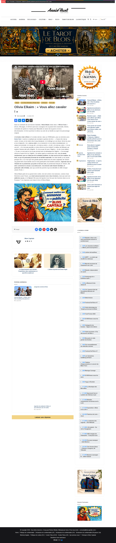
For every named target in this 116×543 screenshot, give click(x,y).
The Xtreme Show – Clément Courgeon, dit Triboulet (89, 448)
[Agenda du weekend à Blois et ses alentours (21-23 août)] (42, 345)
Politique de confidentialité (27, 532)
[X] (29, 241)
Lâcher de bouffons (91, 252)
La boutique (81, 19)
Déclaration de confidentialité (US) (65, 532)
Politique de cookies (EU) (37, 535)
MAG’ (50, 19)
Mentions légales (24, 535)
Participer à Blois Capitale (89, 535)
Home (17, 532)
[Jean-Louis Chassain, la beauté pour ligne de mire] (81, 187)
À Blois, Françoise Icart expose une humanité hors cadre (94, 170)
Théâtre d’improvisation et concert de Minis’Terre (89, 364)
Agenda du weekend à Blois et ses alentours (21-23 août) (93, 109)
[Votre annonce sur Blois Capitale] (42, 202)
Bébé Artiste (89, 297)
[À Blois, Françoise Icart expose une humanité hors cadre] (81, 171)
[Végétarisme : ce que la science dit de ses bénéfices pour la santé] (81, 163)
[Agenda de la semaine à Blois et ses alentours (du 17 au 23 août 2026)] (81, 155)
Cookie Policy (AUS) (51, 535)
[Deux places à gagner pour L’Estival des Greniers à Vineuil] (81, 147)
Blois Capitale (20, 116)
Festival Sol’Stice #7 (91, 302)
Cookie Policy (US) (63, 535)
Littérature (44, 102)
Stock (16, 127)
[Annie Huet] (58, 10)
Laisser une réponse (43, 417)
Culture (42, 19)
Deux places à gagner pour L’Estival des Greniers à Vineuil (22, 1)
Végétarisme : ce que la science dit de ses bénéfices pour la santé (94, 162)
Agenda (22, 19)
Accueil (13, 19)
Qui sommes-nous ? (75, 535)
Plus (57, 19)
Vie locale (31, 19)
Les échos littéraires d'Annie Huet (30, 102)
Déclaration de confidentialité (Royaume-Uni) (88, 532)
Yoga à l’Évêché (90, 382)
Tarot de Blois (68, 19)
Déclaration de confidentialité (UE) (45, 532)
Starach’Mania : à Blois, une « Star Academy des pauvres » (94, 101)
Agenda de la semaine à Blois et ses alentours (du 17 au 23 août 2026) (94, 154)
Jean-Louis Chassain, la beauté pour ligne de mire (94, 186)
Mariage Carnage (90, 370)
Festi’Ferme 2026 (90, 314)
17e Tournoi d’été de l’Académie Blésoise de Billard (89, 291)
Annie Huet (17, 139)
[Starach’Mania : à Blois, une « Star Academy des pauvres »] (23, 291)
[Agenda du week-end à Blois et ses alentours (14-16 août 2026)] (81, 179)
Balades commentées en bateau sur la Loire (89, 401)
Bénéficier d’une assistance (58, 537)
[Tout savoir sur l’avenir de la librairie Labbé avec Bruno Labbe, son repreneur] (81, 128)
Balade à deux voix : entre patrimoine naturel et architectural (89, 239)
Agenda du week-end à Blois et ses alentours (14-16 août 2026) (94, 178)
